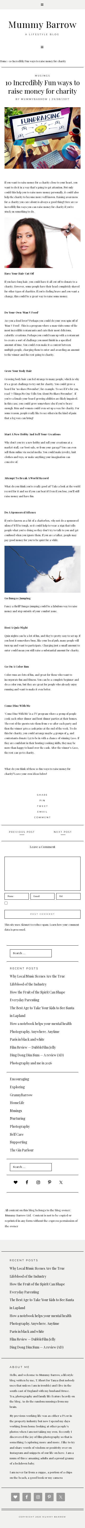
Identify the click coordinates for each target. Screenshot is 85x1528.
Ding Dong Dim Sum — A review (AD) (37, 1055)
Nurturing (17, 1118)
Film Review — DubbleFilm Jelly (33, 1047)
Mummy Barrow (42, 24)
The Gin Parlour (22, 1150)
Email (42, 811)
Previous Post (22, 832)
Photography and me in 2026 (31, 1063)
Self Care (17, 1134)
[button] (42, 4)
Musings (42, 75)
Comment (42, 817)
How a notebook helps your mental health (41, 1023)
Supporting (18, 1142)
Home (3, 61)
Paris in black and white (27, 1039)
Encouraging (19, 1079)
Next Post (63, 832)
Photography (20, 1126)
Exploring (17, 1087)
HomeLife (17, 1102)
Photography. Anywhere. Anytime (35, 1031)
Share (42, 795)
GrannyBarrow (21, 1095)
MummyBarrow (34, 99)
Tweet (42, 806)
